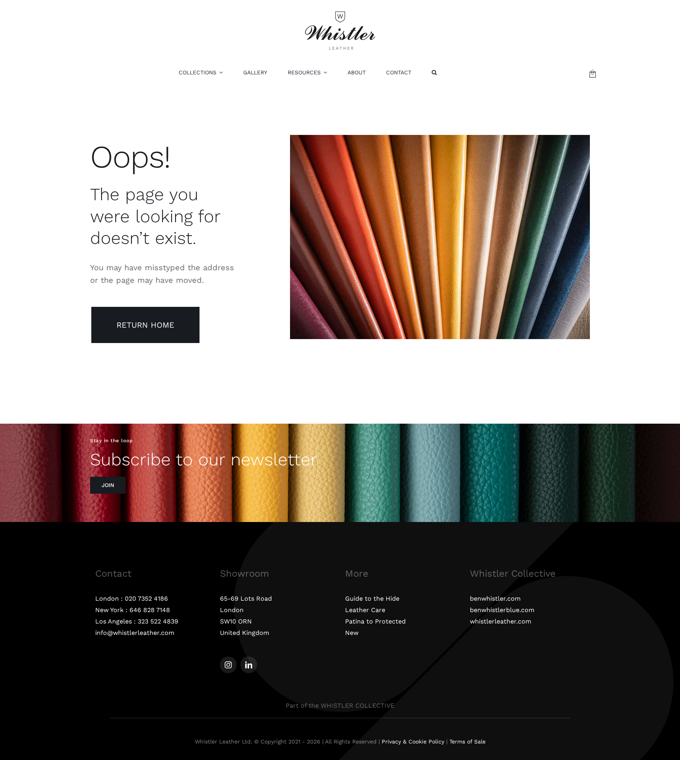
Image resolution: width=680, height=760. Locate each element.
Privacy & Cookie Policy (413, 741)
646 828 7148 (149, 610)
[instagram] (228, 665)
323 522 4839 (158, 621)
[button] (434, 72)
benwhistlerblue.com (502, 610)
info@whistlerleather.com (134, 632)
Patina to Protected (375, 621)
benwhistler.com (495, 598)
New (351, 632)
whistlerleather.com (500, 621)
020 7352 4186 (146, 598)
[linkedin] (248, 665)
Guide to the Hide (372, 598)
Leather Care (365, 610)
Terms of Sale (467, 741)
